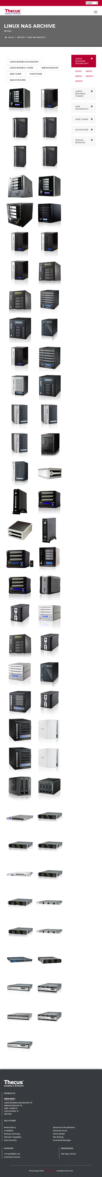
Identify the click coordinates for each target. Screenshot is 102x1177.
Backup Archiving (12, 1133)
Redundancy (10, 1127)
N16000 (89, 71)
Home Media (59, 1133)
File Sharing (58, 1137)
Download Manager (62, 1140)
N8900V (78, 76)
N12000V (79, 81)
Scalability (8, 1130)
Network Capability (12, 1137)
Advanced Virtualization (64, 1127)
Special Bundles (18, 80)
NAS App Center (68, 1153)
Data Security (10, 1140)
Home (11, 37)
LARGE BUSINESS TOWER (21, 67)
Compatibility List (12, 1153)
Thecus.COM (50, 1170)
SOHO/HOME (36, 74)
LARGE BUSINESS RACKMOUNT (24, 61)
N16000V (89, 76)
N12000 (78, 71)
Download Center (12, 1157)
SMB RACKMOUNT (50, 67)
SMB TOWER (15, 74)
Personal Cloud (60, 1130)
